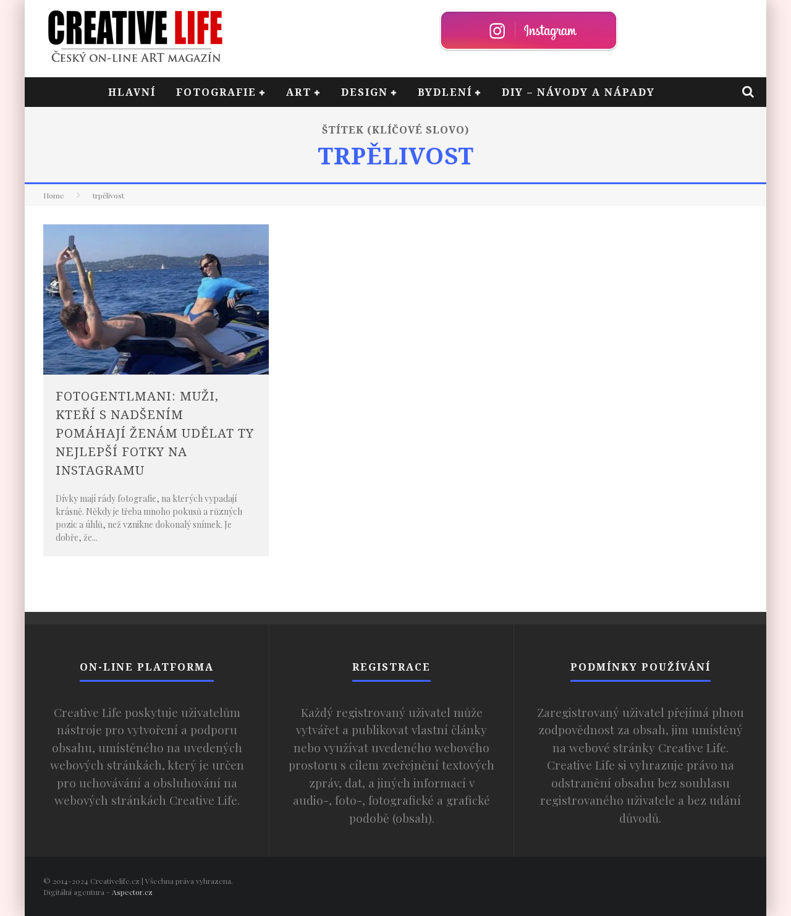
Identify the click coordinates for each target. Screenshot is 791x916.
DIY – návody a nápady (578, 92)
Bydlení (445, 92)
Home (53, 195)
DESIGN (364, 92)
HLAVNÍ (132, 92)
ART (298, 92)
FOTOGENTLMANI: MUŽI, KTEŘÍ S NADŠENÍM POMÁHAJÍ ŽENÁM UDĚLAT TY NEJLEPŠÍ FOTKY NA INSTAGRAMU (155, 433)
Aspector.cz (132, 892)
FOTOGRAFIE (216, 92)
